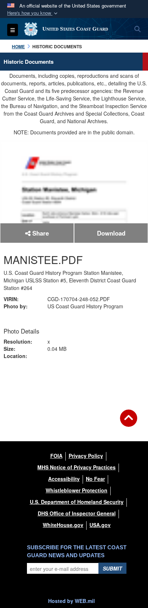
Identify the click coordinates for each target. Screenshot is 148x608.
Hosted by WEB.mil (71, 600)
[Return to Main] (128, 422)
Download (111, 233)
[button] (33, 13)
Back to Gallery (74, 380)
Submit (112, 568)
